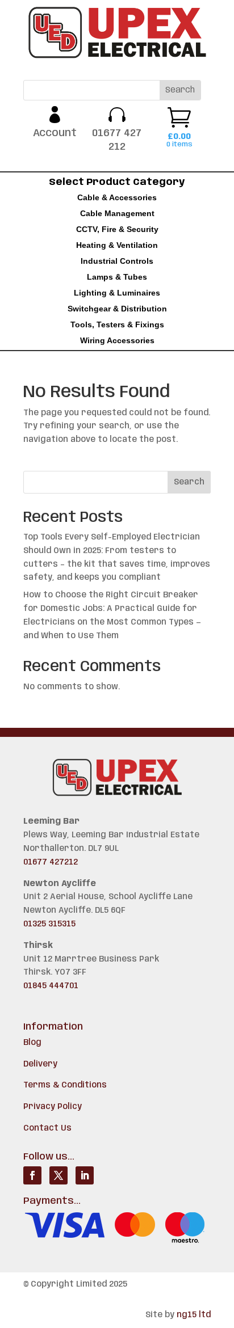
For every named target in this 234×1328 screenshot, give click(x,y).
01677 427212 (50, 862)
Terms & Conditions (65, 1085)
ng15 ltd (194, 1315)
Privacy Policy (52, 1107)
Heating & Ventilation (117, 245)
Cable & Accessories (117, 197)
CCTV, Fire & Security (117, 229)
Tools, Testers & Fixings (117, 324)
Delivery (40, 1064)
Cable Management (117, 213)
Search (189, 482)
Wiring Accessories (117, 340)
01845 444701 (50, 986)
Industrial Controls (117, 260)
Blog (32, 1043)
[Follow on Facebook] (32, 1175)
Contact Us (47, 1128)
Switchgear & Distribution (117, 308)
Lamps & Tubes (117, 276)
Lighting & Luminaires (117, 292)
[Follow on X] (58, 1175)
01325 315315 (49, 924)
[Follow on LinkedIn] (85, 1175)
